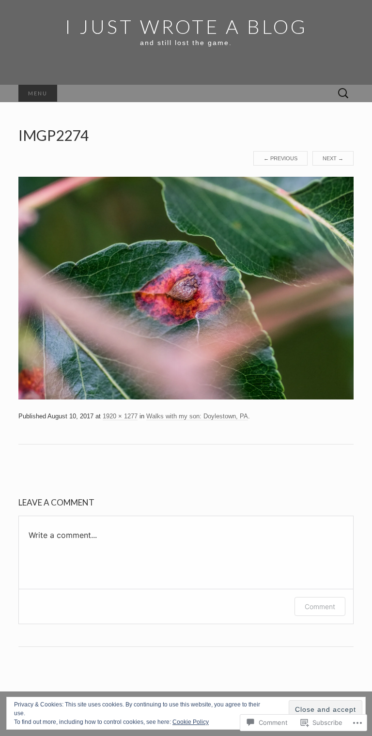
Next (333, 158)
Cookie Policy (190, 722)
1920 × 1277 (120, 416)
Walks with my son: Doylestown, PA (197, 416)
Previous (280, 158)
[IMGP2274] (185, 287)
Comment (320, 606)
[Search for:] (343, 93)
